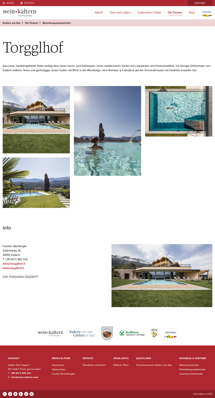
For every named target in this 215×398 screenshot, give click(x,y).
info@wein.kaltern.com (24, 377)
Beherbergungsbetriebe (192, 369)
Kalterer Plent (120, 365)
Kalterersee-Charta (149, 12)
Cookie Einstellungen (63, 373)
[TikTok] (26, 394)
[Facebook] (5, 394)
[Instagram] (10, 394)
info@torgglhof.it (14, 263)
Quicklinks (143, 358)
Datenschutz (59, 369)
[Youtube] (15, 394)
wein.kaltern (61, 358)
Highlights (120, 358)
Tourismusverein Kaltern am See (154, 365)
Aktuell (99, 12)
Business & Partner (192, 358)
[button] (36, 119)
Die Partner (175, 12)
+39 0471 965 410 (21, 373)
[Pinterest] (21, 394)
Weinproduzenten (189, 365)
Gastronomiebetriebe (191, 373)
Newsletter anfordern (94, 365)
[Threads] (32, 394)
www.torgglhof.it (13, 268)
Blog (192, 12)
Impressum (58, 365)
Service (88, 358)
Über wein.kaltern (120, 12)
